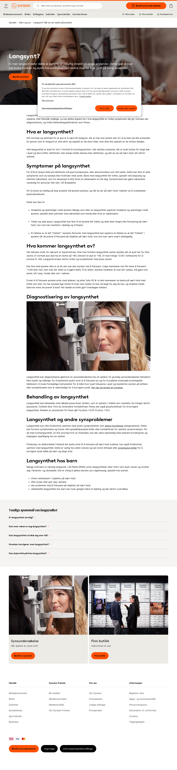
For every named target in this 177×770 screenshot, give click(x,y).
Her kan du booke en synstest (107, 387)
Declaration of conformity (142, 710)
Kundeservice (166, 14)
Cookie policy (85, 96)
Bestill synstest (21, 76)
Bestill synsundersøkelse (148, 5)
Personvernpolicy (138, 704)
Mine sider (130, 14)
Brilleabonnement (12, 14)
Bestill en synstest (23, 655)
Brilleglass (38, 14)
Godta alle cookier (127, 108)
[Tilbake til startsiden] (21, 6)
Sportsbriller (63, 14)
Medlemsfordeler (58, 699)
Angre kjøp (49, 748)
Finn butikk (147, 14)
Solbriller (50, 14)
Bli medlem (54, 693)
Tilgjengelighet (137, 721)
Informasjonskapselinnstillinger (78, 748)
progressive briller (127, 447)
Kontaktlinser (80, 14)
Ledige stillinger (97, 704)
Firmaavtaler (95, 710)
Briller (28, 14)
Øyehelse (13, 721)
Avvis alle (104, 108)
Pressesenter (95, 699)
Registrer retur (136, 693)
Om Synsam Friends (59, 710)
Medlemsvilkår (56, 704)
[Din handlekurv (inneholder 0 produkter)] (171, 6)
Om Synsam (95, 693)
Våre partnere (48, 100)
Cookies (133, 716)
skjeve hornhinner (114, 425)
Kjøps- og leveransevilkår (142, 699)
